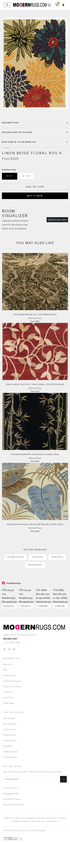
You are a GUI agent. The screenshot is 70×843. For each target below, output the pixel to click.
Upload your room (57, 219)
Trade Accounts (10, 751)
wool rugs (31, 821)
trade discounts (52, 821)
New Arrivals (9, 718)
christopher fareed (19, 821)
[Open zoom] (35, 63)
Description (10, 123)
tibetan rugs (19, 818)
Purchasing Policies (12, 681)
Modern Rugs (35, 565)
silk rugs (40, 818)
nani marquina (59, 818)
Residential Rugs (11, 793)
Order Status (9, 703)
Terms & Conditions (12, 686)
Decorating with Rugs (17, 132)
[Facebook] (4, 649)
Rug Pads (7, 746)
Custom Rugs (9, 729)
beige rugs (57, 557)
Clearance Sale (10, 757)
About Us (7, 664)
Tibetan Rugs (9, 735)
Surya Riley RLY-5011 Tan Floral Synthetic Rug (35, 384)
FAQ (5, 670)
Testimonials (9, 675)
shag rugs (49, 818)
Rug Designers (10, 724)
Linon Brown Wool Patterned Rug (35, 314)
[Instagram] (9, 649)
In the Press (8, 697)
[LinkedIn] (14, 649)
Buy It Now (35, 195)
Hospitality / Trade (11, 799)
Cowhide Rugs (10, 740)
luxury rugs (40, 821)
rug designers (31, 818)
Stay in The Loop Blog (13, 804)
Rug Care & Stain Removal (19, 142)
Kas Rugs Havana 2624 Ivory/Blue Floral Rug (35, 524)
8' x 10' (26, 176)
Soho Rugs (37, 557)
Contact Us (8, 692)
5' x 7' (10, 176)
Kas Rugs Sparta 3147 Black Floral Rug (35, 454)
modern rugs (8, 818)
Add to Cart (35, 187)
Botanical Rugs (15, 557)
